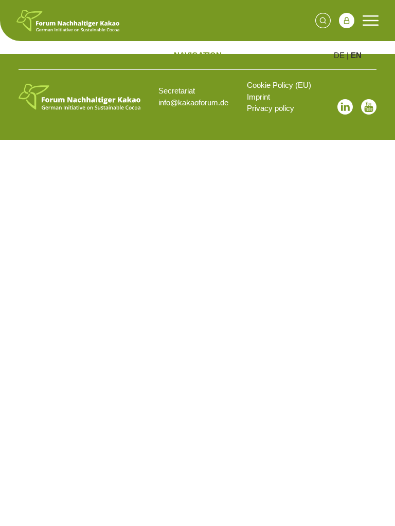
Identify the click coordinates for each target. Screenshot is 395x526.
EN (356, 55)
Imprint (258, 96)
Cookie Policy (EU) (279, 85)
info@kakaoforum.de (193, 102)
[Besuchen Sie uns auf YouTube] (368, 107)
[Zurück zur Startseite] (79, 97)
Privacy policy (270, 108)
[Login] (346, 20)
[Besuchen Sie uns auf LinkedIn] (345, 107)
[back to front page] (67, 21)
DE (339, 55)
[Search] (323, 20)
